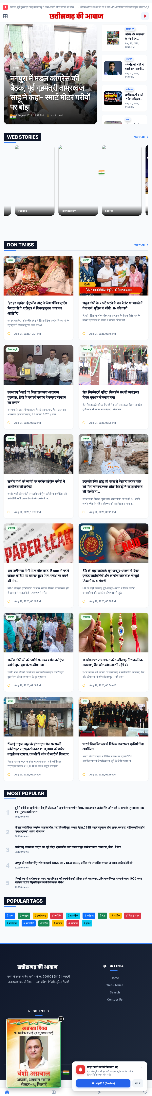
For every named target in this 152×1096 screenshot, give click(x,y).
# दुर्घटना (89, 915)
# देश (102, 915)
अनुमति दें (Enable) (105, 1083)
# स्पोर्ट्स (73, 923)
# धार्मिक (115, 915)
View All (139, 137)
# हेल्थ (87, 923)
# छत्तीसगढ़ (40, 915)
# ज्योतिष (57, 915)
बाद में (137, 1083)
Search (115, 992)
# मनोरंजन (12, 923)
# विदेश (44, 923)
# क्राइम (23, 915)
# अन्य (10, 915)
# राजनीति (28, 923)
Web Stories (114, 985)
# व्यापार (58, 923)
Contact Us (115, 999)
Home (115, 978)
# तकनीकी (72, 915)
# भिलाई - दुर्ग (132, 915)
